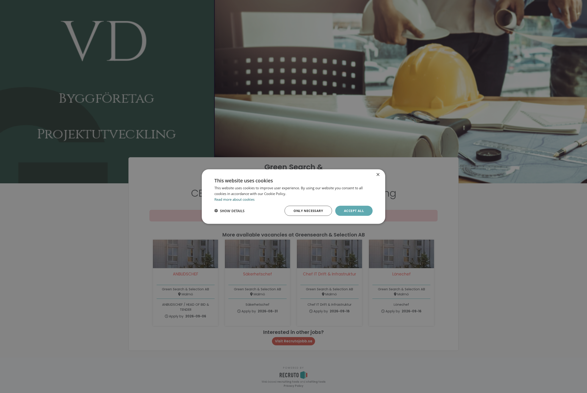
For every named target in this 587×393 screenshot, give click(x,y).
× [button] (377, 174)
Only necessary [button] (308, 210)
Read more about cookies (234, 199)
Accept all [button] (354, 210)
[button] (229, 210)
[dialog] (293, 196)
